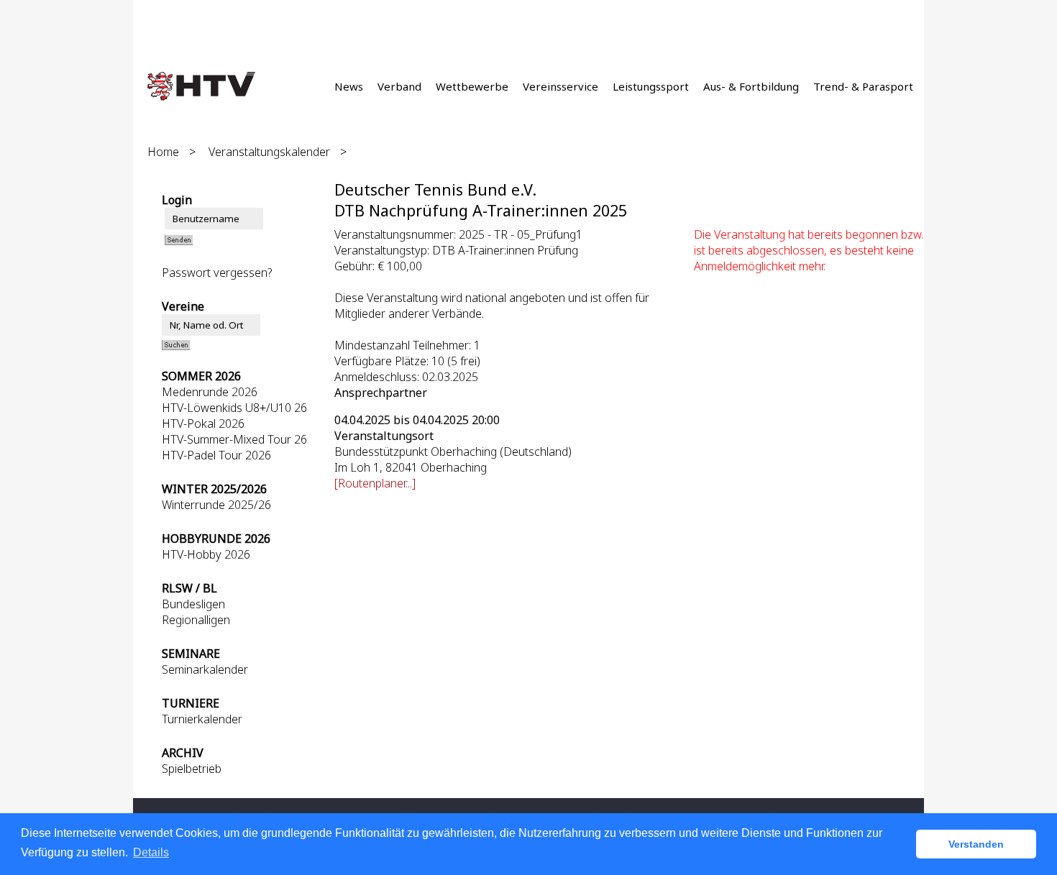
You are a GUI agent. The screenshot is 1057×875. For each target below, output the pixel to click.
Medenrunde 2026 (209, 392)
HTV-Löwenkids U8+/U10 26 (234, 408)
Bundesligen (193, 604)
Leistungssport (651, 86)
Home (163, 152)
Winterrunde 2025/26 (216, 505)
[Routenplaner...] (375, 483)
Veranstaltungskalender (269, 152)
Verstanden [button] (976, 844)
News (348, 86)
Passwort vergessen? (217, 272)
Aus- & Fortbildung (751, 86)
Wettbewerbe (472, 86)
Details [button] (151, 852)
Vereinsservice (560, 86)
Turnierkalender (202, 719)
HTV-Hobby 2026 (206, 554)
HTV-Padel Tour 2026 (216, 455)
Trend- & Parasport (863, 86)
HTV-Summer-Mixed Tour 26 (234, 439)
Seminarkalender (205, 669)
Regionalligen (196, 620)
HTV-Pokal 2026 (203, 423)
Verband (399, 86)
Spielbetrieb (191, 768)
